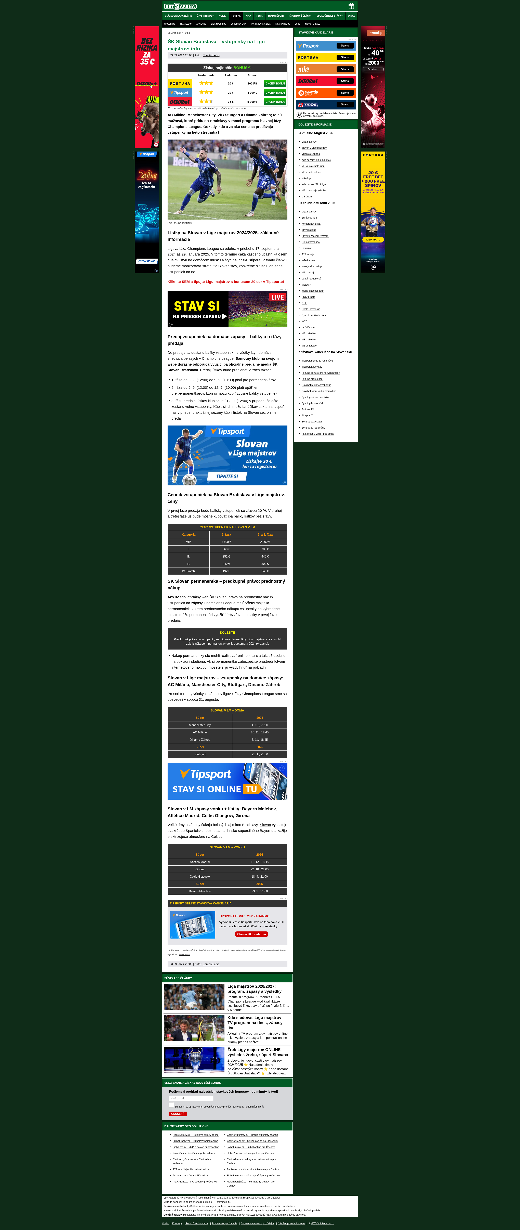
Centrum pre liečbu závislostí (290, 1214)
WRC (305, 321)
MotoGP (306, 284)
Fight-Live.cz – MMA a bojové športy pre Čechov (253, 1175)
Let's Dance (308, 327)
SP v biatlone (309, 229)
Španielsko (186, 24)
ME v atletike (309, 339)
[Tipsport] (147, 272)
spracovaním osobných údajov (206, 1106)
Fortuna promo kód (312, 379)
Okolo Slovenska (311, 309)
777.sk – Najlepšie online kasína (191, 1169)
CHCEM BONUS (275, 83)
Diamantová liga (311, 242)
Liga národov (282, 24)
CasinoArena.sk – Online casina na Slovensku (252, 1141)
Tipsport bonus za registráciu (318, 360)
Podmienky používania (224, 1223)
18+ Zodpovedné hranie (291, 1223)
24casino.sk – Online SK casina (190, 1175)
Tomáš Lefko (211, 55)
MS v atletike (309, 333)
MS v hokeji (308, 272)
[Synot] (373, 147)
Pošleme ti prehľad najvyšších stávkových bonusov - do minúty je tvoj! (223, 1091)
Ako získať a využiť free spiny (318, 433)
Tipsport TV (308, 415)
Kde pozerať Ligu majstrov (316, 160)
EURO (297, 24)
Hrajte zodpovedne (238, 950)
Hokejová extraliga (312, 266)
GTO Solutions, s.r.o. (322, 1223)
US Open (307, 196)
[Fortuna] (373, 272)
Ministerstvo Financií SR (196, 1214)
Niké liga (306, 178)
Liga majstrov (218, 24)
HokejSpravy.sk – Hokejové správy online (196, 1135)
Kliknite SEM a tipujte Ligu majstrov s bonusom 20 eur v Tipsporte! (226, 282)
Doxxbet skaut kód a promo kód (319, 391)
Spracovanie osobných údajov (257, 1223)
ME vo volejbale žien (313, 166)
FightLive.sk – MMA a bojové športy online (196, 1147)
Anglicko (201, 24)
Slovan (265, 825)
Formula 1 (307, 248)
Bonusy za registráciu (313, 427)
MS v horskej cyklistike (314, 190)
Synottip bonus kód (312, 403)
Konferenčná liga (261, 24)
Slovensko (169, 24)
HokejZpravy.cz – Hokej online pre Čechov (250, 1153)
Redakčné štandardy (196, 1223)
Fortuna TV (308, 409)
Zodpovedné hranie (262, 1214)
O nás (165, 1223)
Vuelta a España (311, 154)
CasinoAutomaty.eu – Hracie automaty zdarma (252, 1135)
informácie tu (184, 955)
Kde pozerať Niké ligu (314, 184)
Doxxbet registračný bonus (316, 385)
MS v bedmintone (311, 172)
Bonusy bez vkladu (312, 421)
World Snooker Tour (313, 290)
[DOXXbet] (147, 147)
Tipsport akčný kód (312, 366)
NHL (304, 303)
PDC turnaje (308, 297)
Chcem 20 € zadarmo (251, 934)
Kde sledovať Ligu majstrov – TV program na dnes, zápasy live (256, 1022)
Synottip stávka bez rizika (315, 397)
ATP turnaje (308, 254)
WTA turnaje (308, 260)
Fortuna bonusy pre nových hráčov (321, 372)
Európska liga (238, 24)
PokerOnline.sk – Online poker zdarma (194, 1153)
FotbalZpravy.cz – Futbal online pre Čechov (251, 1147)
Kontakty (177, 1223)
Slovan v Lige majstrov (314, 147)
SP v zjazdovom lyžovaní (315, 236)
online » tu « (248, 656)
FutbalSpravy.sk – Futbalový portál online (195, 1141)
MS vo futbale (312, 24)
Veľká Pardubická (311, 278)
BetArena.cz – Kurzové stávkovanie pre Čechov (253, 1169)
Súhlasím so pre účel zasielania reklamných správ (219, 1106)
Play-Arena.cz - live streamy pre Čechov (195, 1181)
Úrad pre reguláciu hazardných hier (230, 1214)
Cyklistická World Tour (314, 315)
